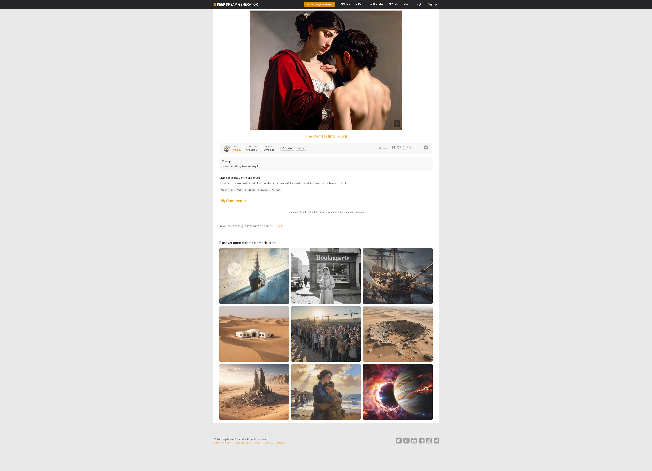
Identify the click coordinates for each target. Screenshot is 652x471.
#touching (263, 190)
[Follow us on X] (436, 441)
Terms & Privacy (221, 442)
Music (360, 4)
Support (281, 442)
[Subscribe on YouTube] (414, 441)
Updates (268, 442)
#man (239, 190)
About (406, 4)
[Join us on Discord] (399, 440)
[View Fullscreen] (397, 123)
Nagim (237, 149)
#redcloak (250, 190)
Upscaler (376, 4)
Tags (257, 442)
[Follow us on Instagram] (429, 441)
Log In (279, 226)
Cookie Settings (242, 442)
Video (345, 4)
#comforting (227, 190)
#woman (275, 190)
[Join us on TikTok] (406, 440)
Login (419, 4)
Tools (393, 4)
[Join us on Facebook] (421, 441)
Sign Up (432, 4)
